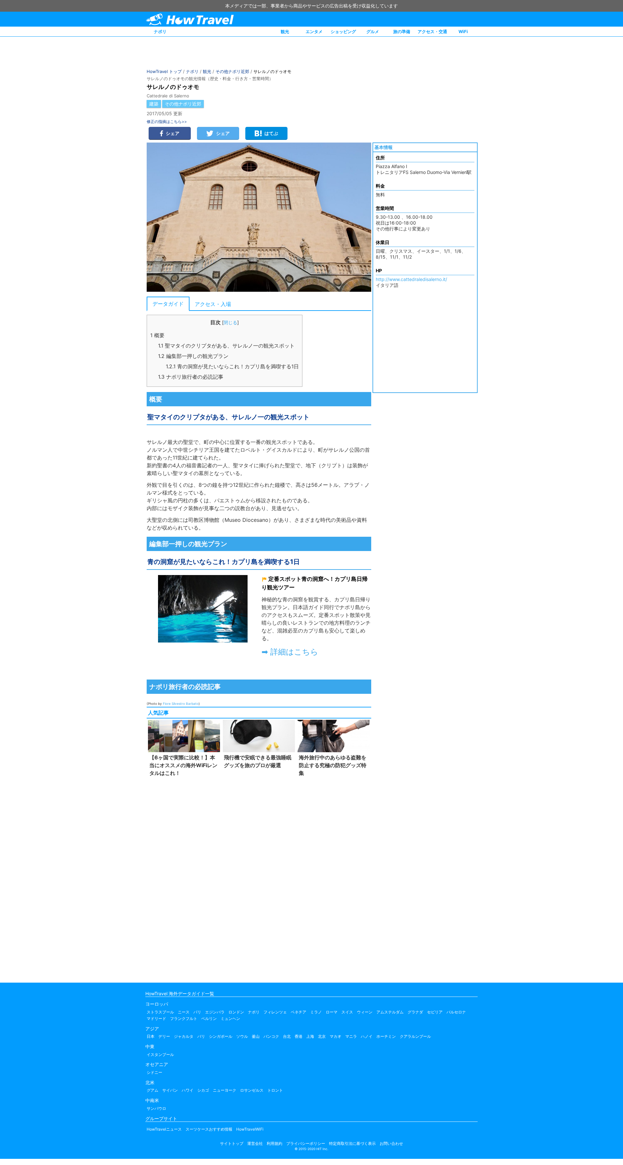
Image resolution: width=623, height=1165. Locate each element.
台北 (287, 1036)
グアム (152, 1090)
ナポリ (160, 31)
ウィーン (365, 1012)
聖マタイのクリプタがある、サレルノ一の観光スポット (226, 345)
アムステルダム (390, 1012)
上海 (310, 1036)
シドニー (154, 1072)
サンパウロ (156, 1108)
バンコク (271, 1036)
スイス (347, 1012)
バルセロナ (456, 1012)
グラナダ (415, 1012)
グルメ (372, 31)
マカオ (335, 1036)
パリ (197, 1012)
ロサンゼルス (251, 1090)
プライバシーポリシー (305, 1143)
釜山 (256, 1036)
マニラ (351, 1036)
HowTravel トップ (164, 71)
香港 (298, 1036)
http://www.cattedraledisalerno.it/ (411, 279)
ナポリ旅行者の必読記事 (190, 377)
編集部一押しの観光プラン (193, 356)
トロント (275, 1090)
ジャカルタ (183, 1036)
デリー (164, 1036)
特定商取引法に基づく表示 (352, 1143)
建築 (153, 103)
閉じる (230, 322)
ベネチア (298, 1012)
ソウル (242, 1036)
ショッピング (343, 31)
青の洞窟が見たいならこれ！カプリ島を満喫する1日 (232, 366)
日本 (150, 1036)
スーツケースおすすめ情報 (209, 1129)
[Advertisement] (259, 878)
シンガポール (220, 1036)
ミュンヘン (230, 1018)
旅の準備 (401, 31)
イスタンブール (160, 1054)
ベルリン (209, 1018)
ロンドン (236, 1012)
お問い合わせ (391, 1143)
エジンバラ (215, 1012)
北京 (322, 1036)
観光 (285, 31)
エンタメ (314, 31)
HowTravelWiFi (249, 1129)
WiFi (463, 31)
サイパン (170, 1090)
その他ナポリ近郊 (232, 71)
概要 (157, 335)
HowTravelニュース (164, 1129)
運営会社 (255, 1143)
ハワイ (187, 1090)
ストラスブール (160, 1012)
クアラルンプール (415, 1036)
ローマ (331, 1012)
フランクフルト (183, 1018)
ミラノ (316, 1012)
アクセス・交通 (432, 31)
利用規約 (274, 1143)
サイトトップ (231, 1143)
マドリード (156, 1018)
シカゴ (203, 1090)
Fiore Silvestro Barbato (181, 703)
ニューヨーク (224, 1090)
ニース (183, 1012)
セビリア (435, 1012)
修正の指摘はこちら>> (167, 121)
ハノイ (367, 1036)
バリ (201, 1036)
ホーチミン (386, 1036)
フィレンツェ (275, 1012)
